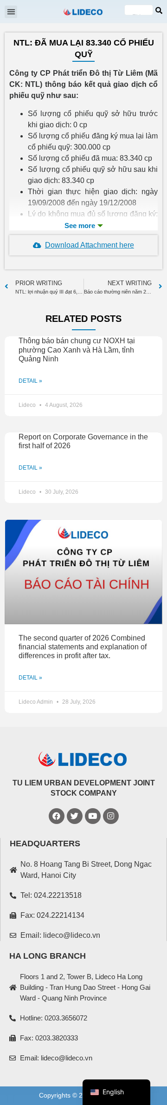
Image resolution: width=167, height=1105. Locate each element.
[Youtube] (93, 816)
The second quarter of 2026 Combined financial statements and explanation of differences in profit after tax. (83, 647)
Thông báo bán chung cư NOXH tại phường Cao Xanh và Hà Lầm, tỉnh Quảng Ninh (77, 349)
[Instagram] (111, 816)
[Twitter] (75, 816)
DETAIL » (30, 381)
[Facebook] (56, 816)
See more (83, 225)
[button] (11, 12)
